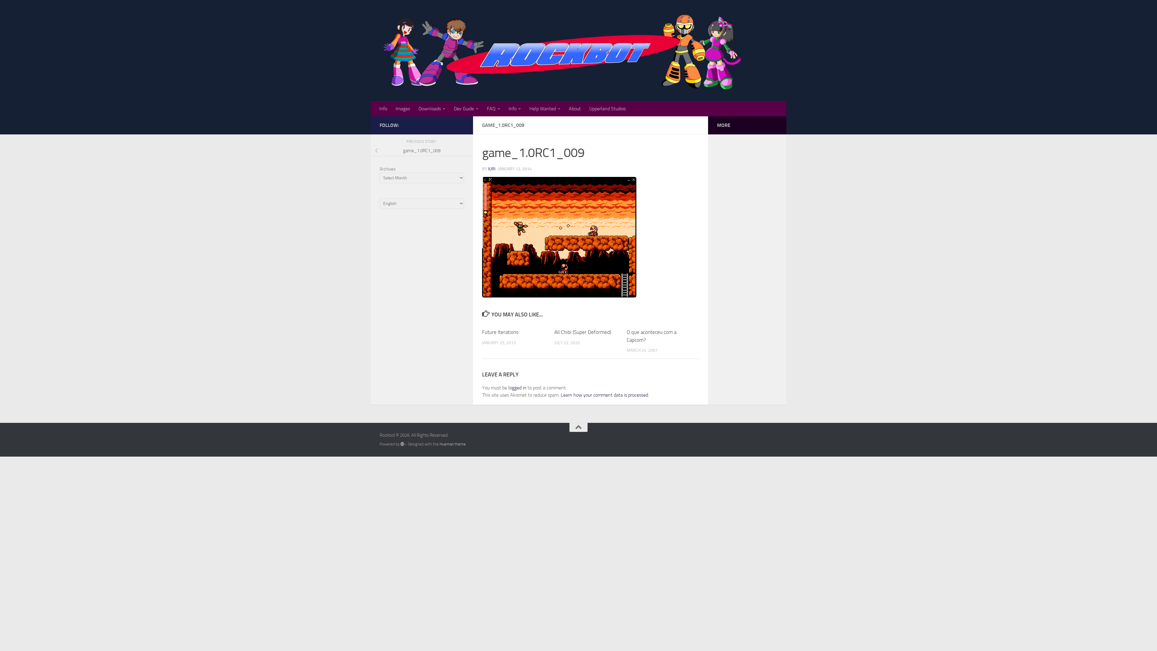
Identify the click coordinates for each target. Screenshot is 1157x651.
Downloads (430, 109)
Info (383, 109)
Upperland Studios (607, 109)
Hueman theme (453, 444)
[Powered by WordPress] (402, 444)
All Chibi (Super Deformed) (582, 332)
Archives (388, 169)
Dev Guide (464, 109)
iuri (491, 168)
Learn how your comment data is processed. (605, 395)
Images (403, 109)
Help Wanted (542, 109)
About (575, 109)
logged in (517, 388)
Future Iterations (500, 332)
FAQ (491, 109)
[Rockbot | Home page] (564, 50)
